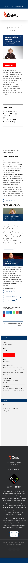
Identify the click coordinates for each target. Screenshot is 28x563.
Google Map (7, 411)
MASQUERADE (8, 324)
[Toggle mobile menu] (26, 11)
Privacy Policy (19, 544)
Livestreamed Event (8, 405)
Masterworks (6, 361)
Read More (9, 200)
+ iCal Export (10, 300)
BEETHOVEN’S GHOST (17, 324)
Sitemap (13, 544)
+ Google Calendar (12, 296)
